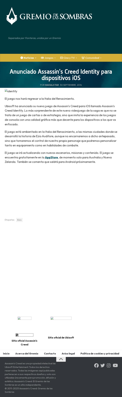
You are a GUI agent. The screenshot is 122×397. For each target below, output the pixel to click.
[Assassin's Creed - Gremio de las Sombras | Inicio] (52, 15)
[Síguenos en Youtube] (115, 365)
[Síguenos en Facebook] (96, 365)
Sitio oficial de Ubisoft (61, 337)
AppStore (51, 157)
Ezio (19, 220)
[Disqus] (61, 268)
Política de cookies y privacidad (100, 353)
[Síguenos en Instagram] (109, 365)
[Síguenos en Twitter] (102, 365)
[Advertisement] (61, 189)
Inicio (6, 353)
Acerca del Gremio (26, 353)
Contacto (50, 353)
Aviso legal (68, 353)
